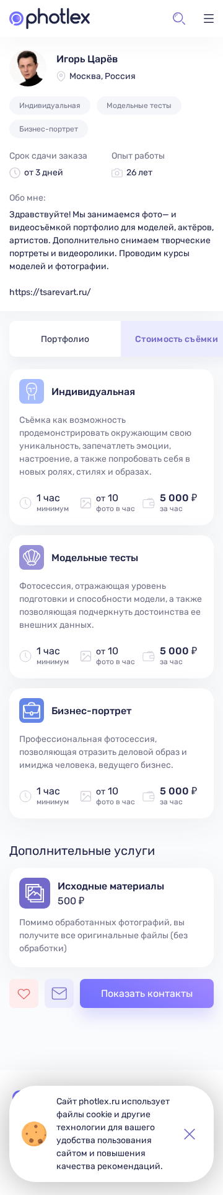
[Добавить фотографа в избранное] (23, 993)
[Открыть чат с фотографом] (59, 993)
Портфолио (65, 339)
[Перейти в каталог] (49, 18)
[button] (179, 18)
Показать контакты (147, 993)
